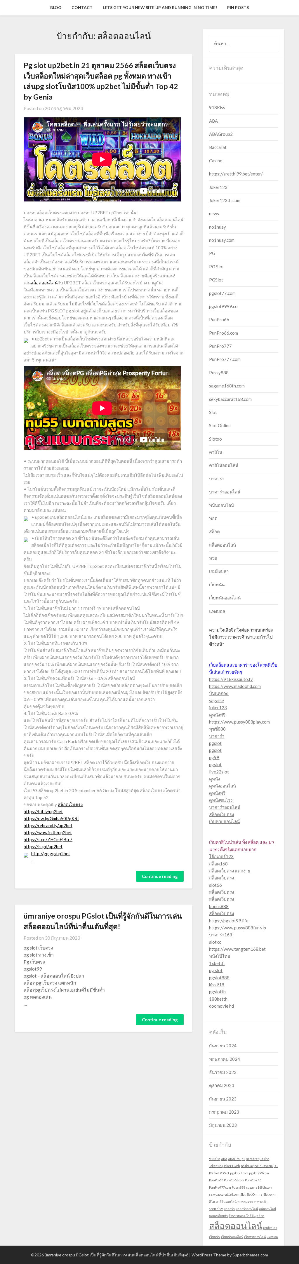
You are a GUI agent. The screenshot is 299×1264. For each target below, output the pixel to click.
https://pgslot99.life (228, 920)
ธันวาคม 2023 (223, 1072)
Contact (82, 7)
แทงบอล (217, 611)
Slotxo (215, 438)
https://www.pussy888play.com (239, 721)
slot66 (215, 885)
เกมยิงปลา (219, 571)
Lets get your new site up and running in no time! (160, 7)
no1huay (217, 226)
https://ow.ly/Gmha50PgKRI (51, 818)
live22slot (219, 771)
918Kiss (217, 107)
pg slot (215, 970)
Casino (215, 160)
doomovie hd (221, 1006)
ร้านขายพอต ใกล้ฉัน (242, 1216)
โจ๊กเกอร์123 (221, 856)
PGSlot (216, 279)
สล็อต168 (218, 863)
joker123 (218, 707)
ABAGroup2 (221, 134)
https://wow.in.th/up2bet (48, 832)
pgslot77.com (222, 293)
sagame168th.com (227, 385)
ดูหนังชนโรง (220, 800)
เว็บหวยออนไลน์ (224, 821)
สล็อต (214, 531)
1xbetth (217, 963)
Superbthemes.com (250, 1254)
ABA (213, 121)
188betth (218, 999)
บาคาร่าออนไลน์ (224, 491)
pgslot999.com (259, 1173)
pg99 (214, 757)
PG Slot (216, 266)
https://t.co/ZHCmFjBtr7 (48, 839)
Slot (213, 412)
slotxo (215, 942)
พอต (213, 518)
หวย (213, 558)
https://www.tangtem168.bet (237, 949)
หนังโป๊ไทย (219, 956)
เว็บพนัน (217, 584)
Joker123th (231, 1166)
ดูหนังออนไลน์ (222, 785)
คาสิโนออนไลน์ (223, 465)
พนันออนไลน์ (221, 505)
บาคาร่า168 (220, 934)
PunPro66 (219, 319)
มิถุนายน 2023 (223, 1125)
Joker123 (218, 187)
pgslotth (217, 991)
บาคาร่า (216, 478)
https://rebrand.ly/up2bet (48, 825)
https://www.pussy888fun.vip (237, 927)
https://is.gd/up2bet (43, 846)
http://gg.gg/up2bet (50, 853)
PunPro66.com (223, 332)
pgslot (215, 743)
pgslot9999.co (223, 306)
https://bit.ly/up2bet (43, 811)
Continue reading (160, 876)
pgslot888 (219, 977)
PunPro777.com (225, 359)
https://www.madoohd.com (235, 686)
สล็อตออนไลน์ (44, 282)
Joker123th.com (224, 200)
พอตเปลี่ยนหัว (218, 1216)
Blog (55, 7)
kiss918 (216, 984)
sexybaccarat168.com (230, 399)
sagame (216, 700)
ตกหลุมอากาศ (246, 1201)
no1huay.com (221, 240)
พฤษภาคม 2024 (224, 1059)
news (214, 213)
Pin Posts (238, 7)
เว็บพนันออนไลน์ (225, 597)
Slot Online (220, 425)
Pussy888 (219, 372)
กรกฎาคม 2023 (224, 1112)
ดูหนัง (214, 778)
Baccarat (218, 147)
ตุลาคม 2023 (221, 1085)
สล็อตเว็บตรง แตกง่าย (229, 870)
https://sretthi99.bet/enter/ (236, 173)
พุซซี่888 (217, 728)
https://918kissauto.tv (231, 679)
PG (212, 253)
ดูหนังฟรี (217, 714)
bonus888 (219, 906)
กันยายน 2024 (223, 1045)
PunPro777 (220, 346)
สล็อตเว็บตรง (70, 804)
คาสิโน (215, 452)
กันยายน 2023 (223, 1098)
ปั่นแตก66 (219, 693)
